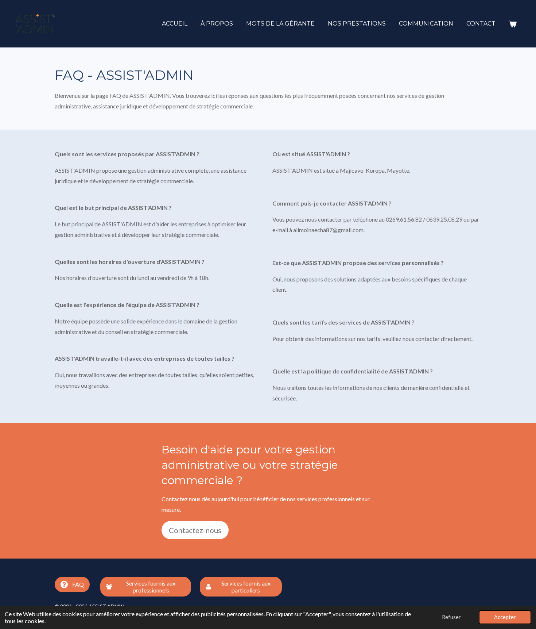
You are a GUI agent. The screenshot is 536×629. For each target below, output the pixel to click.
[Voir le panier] (512, 24)
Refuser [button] (451, 617)
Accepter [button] (505, 617)
